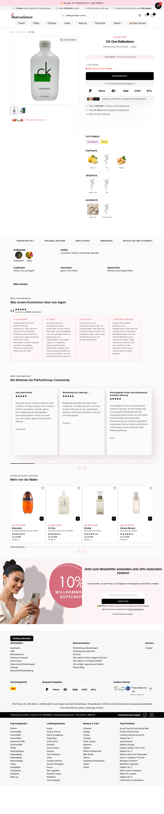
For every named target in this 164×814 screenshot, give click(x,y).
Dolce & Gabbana (55, 735)
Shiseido (87, 728)
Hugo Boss (52, 738)
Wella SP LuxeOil (128, 774)
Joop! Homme (126, 741)
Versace (50, 751)
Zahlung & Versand (19, 658)
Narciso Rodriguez (55, 764)
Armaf (49, 728)
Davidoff (50, 745)
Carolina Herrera (54, 761)
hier (93, 708)
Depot (86, 764)
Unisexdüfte (15, 738)
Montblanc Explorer (128, 761)
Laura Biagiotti (53, 780)
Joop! (49, 758)
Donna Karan (53, 748)
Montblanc (51, 777)
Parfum (21, 23)
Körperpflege (16, 758)
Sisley (86, 767)
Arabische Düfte (17, 741)
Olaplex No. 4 (126, 751)
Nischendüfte (16, 745)
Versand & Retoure (54, 241)
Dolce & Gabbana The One (132, 758)
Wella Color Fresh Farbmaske (133, 754)
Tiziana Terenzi (54, 732)
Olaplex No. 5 (126, 767)
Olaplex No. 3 (126, 738)
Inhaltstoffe (83, 241)
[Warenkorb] (152, 15)
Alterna (86, 758)
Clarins (86, 735)
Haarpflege (15, 767)
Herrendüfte (15, 735)
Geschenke (100, 23)
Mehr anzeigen (21, 284)
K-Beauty (52, 23)
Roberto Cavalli (54, 774)
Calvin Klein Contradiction (132, 780)
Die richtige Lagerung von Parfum (88, 664)
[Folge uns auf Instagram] (151, 715)
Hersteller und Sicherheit (138, 241)
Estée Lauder (89, 741)
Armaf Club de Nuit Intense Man (134, 728)
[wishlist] (146, 15)
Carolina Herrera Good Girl (132, 735)
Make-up (83, 23)
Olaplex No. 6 (126, 777)
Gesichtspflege (17, 751)
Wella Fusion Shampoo (130, 770)
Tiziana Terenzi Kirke (129, 732)
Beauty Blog (78, 667)
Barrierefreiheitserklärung (21, 671)
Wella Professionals (92, 751)
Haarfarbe (14, 774)
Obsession (17, 528)
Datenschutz (16, 661)
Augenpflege (16, 754)
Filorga (86, 732)
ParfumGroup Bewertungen (85, 648)
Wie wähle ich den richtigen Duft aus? (90, 658)
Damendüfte (15, 732)
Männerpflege (16, 761)
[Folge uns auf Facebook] (145, 715)
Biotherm (87, 745)
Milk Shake (88, 754)
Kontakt (149, 648)
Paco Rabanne (53, 754)
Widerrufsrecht (16, 654)
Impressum (15, 648)
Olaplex (86, 748)
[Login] (139, 15)
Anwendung (106, 241)
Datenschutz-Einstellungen (22, 664)
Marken (117, 23)
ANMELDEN (123, 601)
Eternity (87, 528)
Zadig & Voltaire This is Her (132, 748)
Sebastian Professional (93, 761)
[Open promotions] (158, 6)
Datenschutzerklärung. (136, 609)
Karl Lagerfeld (53, 770)
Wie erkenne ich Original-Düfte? (87, 661)
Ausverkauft (119, 76)
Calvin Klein (21, 32)
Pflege (36, 23)
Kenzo (50, 767)
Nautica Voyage (127, 745)
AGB (12, 651)
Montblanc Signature (129, 764)
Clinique (87, 738)
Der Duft (77, 654)
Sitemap (14, 667)
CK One (51, 528)
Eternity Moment (127, 528)
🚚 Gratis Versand (137, 23)
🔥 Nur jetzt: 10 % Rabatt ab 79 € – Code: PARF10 (82, 3)
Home (12, 32)
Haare (67, 23)
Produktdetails (25, 241)
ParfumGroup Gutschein (84, 651)
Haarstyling (15, 770)
